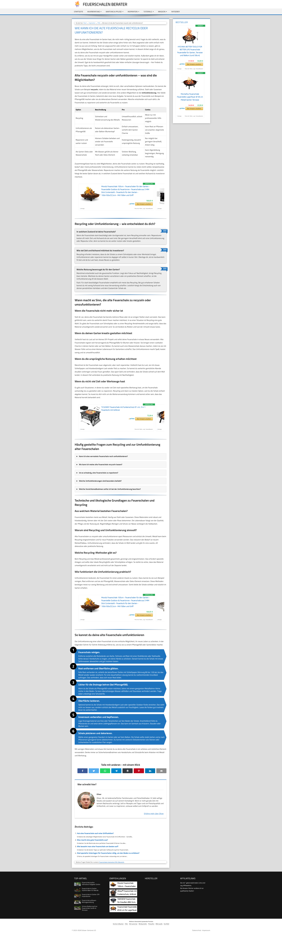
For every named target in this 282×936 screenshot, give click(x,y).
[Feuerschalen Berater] (76, 6)
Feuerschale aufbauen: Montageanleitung (89, 901)
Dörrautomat (133, 924)
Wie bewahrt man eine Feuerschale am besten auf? (97, 846)
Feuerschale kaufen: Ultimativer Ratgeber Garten (91, 883)
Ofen (126, 924)
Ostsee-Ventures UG (88, 930)
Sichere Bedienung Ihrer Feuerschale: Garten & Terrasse (89, 908)
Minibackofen (143, 924)
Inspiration (133, 11)
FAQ (98, 23)
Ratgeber (175, 11)
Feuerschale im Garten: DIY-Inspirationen (91, 895)
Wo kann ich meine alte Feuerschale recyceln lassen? (100, 464)
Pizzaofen (151, 924)
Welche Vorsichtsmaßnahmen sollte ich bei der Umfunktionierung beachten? (110, 489)
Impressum (206, 930)
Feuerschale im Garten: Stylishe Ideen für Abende (90, 889)
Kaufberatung (93, 11)
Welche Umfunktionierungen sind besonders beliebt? (100, 480)
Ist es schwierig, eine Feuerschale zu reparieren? (98, 472)
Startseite (78, 11)
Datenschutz (196, 930)
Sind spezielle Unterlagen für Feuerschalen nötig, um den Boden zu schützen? (108, 853)
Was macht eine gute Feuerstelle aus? (92, 839)
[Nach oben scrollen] (278, 932)
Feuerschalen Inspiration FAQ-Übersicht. (111, 862)
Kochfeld (166, 924)
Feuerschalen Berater (105, 4)
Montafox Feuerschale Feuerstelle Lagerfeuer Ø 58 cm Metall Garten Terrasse (190, 97)
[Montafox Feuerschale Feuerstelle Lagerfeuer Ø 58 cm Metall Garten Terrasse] (190, 91)
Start (85, 23)
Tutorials (148, 11)
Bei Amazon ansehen (144, 204)
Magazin (161, 11)
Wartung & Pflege (114, 11)
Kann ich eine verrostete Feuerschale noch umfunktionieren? (103, 456)
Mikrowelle (159, 924)
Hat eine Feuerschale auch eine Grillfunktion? (95, 833)
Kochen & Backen (118, 924)
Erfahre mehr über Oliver (154, 813)
